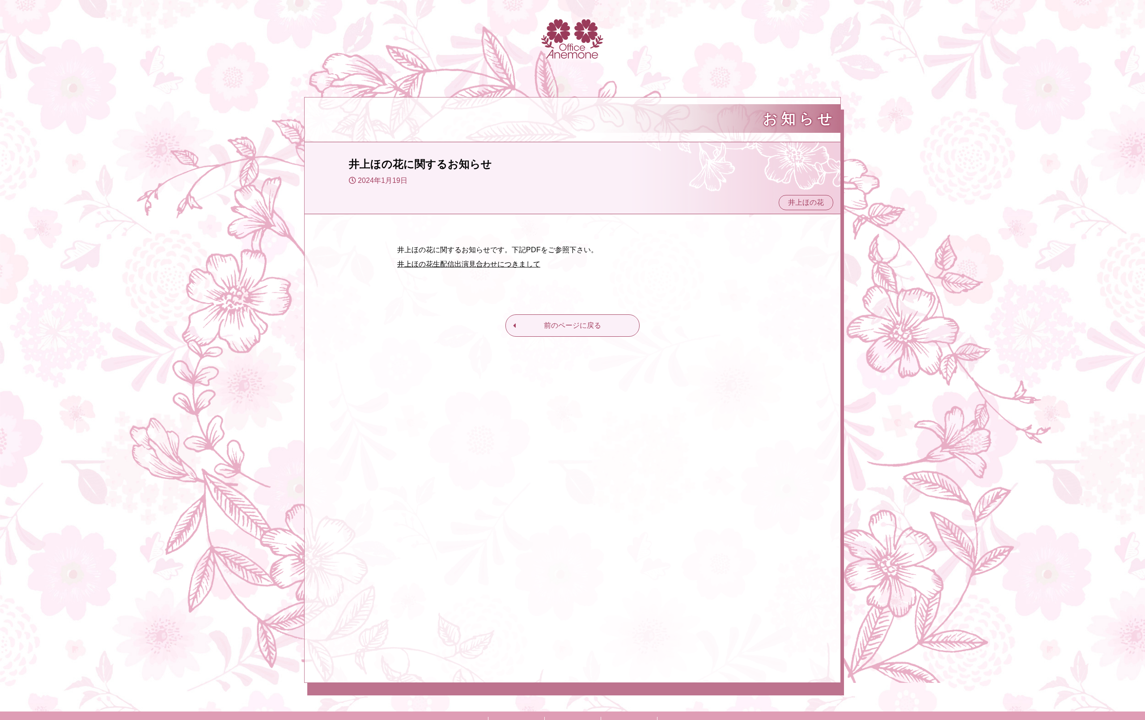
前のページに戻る (572, 325)
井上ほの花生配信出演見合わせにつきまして (468, 264)
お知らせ (799, 118)
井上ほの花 (806, 202)
